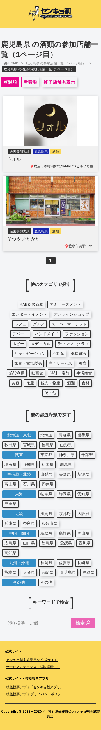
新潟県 (83, 474)
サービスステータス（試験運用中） (33, 667)
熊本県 (10, 572)
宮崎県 (47, 572)
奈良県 (29, 523)
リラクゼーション (30, 353)
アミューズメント (65, 304)
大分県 (29, 572)
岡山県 (83, 533)
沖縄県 (88, 572)
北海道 (46, 435)
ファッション (77, 333)
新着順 (30, 82)
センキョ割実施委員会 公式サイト (32, 660)
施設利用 (17, 373)
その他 (50, 392)
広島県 (10, 543)
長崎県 (83, 562)
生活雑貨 (84, 373)
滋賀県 (46, 513)
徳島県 (47, 543)
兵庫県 (10, 523)
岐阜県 (46, 493)
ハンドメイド (46, 333)
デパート (20, 333)
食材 (85, 382)
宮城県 (29, 444)
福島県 (47, 444)
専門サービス (60, 363)
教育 (83, 363)
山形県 (66, 444)
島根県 (65, 533)
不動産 (58, 353)
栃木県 (47, 464)
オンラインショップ (71, 314)
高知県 (10, 552)
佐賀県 (65, 562)
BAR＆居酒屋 (31, 304)
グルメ (39, 324)
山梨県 (46, 474)
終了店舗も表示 (59, 82)
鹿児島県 (68, 572)
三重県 (10, 503)
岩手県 (83, 435)
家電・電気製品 (28, 363)
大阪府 (83, 513)
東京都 (46, 454)
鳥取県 (46, 533)
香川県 (84, 543)
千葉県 (87, 454)
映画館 (37, 373)
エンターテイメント (29, 314)
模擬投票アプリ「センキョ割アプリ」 (34, 687)
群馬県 (66, 464)
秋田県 (10, 444)
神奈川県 (67, 454)
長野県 (65, 474)
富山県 (10, 484)
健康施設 (79, 353)
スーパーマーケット (69, 324)
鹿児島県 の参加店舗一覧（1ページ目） (56, 63)
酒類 (71, 382)
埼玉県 (10, 464)
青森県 (65, 435)
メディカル (40, 343)
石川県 (29, 484)
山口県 (29, 543)
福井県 (47, 484)
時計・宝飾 (60, 373)
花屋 (30, 382)
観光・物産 (50, 382)
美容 (15, 382)
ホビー (18, 343)
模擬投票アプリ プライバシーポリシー (35, 694)
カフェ (20, 324)
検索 (80, 622)
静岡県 (65, 493)
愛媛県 (66, 543)
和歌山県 (49, 523)
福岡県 (46, 562)
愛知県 (83, 493)
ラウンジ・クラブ (73, 343)
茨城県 (29, 464)
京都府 (65, 513)
